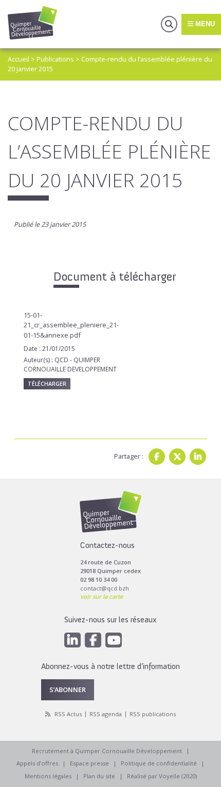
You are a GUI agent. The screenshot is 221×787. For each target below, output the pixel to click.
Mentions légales (48, 776)
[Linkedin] (198, 456)
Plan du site (99, 776)
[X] (177, 456)
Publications (55, 59)
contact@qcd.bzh (104, 588)
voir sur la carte (101, 596)
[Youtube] (113, 640)
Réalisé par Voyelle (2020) (162, 776)
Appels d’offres (37, 763)
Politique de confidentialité (159, 763)
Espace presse (89, 763)
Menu (204, 24)
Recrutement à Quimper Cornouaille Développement (107, 751)
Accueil (18, 59)
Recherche (169, 24)
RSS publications (153, 714)
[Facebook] (157, 456)
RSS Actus (68, 714)
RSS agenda (105, 714)
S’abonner (67, 689)
